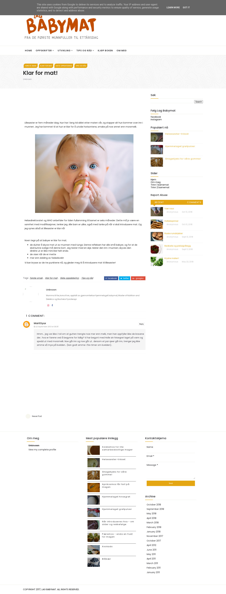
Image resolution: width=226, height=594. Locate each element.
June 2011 (151, 549)
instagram (156, 119)
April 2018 (151, 518)
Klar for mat (46, 66)
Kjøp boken (105, 50)
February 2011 (154, 567)
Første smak (30, 66)
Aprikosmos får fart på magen (115, 485)
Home (28, 50)
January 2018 (154, 531)
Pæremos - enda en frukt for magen (117, 535)
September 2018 (155, 509)
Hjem (153, 179)
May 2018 (151, 513)
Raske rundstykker (174, 233)
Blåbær (106, 558)
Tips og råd (84, 50)
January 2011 (153, 572)
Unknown (27, 79)
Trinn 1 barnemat (160, 184)
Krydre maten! (172, 258)
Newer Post (37, 416)
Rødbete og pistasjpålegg (178, 245)
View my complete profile (42, 449)
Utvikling (64, 50)
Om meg (122, 50)
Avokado (107, 546)
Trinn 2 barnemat (160, 187)
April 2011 (151, 558)
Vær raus (169, 208)
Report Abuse (159, 195)
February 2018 (154, 527)
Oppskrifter (44, 50)
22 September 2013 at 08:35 (47, 326)
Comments (194, 202)
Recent (159, 202)
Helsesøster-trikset (177, 133)
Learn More (173, 7)
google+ (139, 278)
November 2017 (155, 536)
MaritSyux (40, 323)
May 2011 (151, 554)
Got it (186, 7)
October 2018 (154, 504)
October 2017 (154, 540)
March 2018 (153, 522)
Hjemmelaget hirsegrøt (116, 496)
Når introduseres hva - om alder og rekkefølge (118, 523)
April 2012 (151, 545)
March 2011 (152, 563)
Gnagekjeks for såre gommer (183, 158)
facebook (112, 278)
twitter (126, 278)
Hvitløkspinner (171, 221)
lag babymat (49, 589)
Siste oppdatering (64, 66)
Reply (141, 324)
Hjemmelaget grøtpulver (180, 146)
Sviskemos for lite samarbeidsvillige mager (117, 448)
